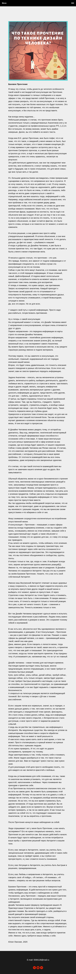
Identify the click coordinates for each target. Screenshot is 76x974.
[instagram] (38, 967)
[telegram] (41, 967)
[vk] (34, 967)
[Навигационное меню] (72, 3)
